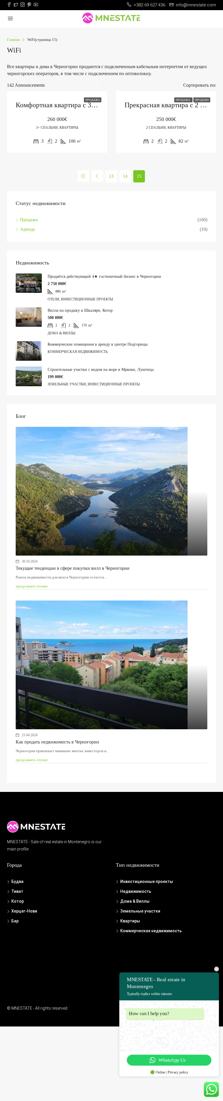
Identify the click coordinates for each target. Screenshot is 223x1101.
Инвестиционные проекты (146, 881)
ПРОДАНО (202, 99)
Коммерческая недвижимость (151, 930)
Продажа (92, 99)
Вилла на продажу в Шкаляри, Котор (80, 310)
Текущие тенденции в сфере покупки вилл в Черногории (73, 568)
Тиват (17, 891)
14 (125, 176)
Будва (17, 881)
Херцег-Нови (24, 911)
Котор (17, 901)
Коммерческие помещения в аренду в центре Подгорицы (98, 344)
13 (111, 176)
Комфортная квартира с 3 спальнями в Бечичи (84, 105)
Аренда (27, 229)
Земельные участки (140, 911)
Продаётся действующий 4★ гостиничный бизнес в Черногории (104, 276)
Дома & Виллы (135, 901)
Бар (15, 921)
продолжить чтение (32, 586)
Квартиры (130, 921)
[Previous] (83, 176)
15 (139, 176)
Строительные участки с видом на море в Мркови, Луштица (101, 369)
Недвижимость (135, 891)
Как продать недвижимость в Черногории (57, 741)
